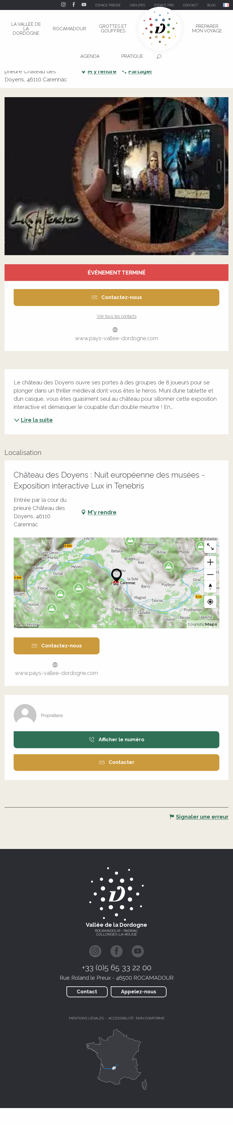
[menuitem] (26, 29)
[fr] (226, 5)
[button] (226, 5)
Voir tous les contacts (117, 316)
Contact (87, 992)
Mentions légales (86, 1018)
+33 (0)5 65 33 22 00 (116, 967)
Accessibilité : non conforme (136, 1018)
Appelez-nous (138, 992)
